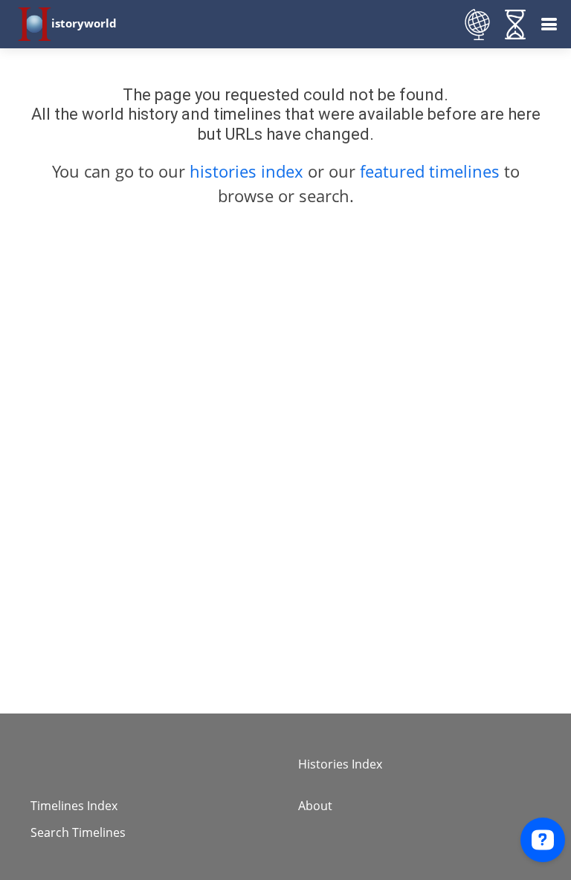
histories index (246, 171)
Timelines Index (73, 806)
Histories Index (340, 764)
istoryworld (84, 23)
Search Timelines (78, 832)
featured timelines (432, 171)
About (315, 806)
